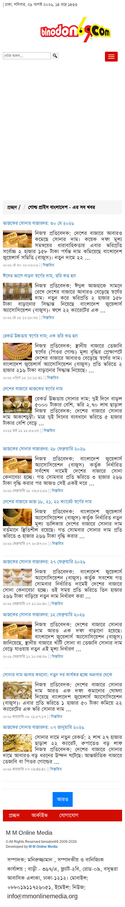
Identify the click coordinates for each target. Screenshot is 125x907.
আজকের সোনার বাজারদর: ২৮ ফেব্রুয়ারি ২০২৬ (44, 449)
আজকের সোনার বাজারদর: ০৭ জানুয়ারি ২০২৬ (43, 727)
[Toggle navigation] (111, 57)
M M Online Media (43, 847)
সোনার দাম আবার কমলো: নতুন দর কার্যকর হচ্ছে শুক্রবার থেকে (57, 675)
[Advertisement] (62, 132)
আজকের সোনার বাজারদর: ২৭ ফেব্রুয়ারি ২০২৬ (44, 562)
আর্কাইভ (39, 815)
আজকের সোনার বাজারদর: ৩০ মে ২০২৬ (38, 223)
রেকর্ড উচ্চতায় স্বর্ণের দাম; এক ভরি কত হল (40, 336)
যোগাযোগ (68, 815)
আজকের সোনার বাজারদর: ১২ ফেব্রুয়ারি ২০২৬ (44, 615)
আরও (62, 799)
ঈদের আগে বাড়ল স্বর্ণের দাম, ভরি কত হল (39, 276)
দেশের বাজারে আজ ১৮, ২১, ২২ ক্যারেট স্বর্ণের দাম (47, 502)
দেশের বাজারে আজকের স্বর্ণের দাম (33, 389)
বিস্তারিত (48, 265)
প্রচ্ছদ (12, 207)
